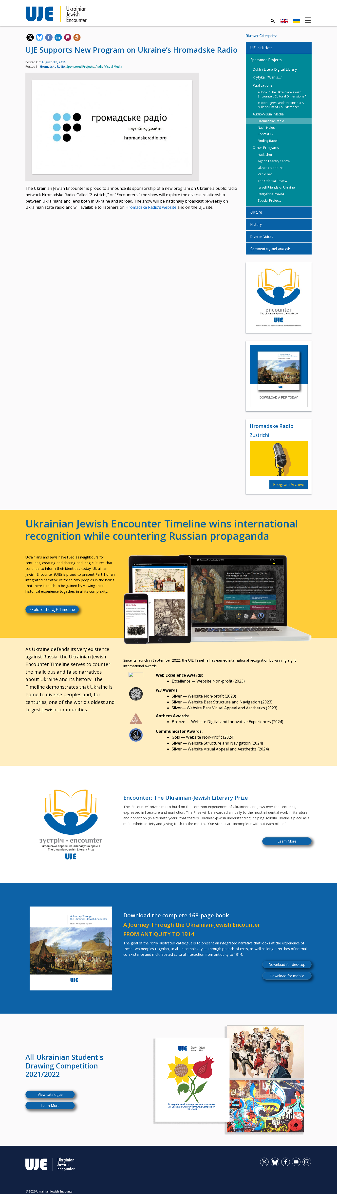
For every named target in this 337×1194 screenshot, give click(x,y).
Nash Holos (266, 127)
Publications (262, 85)
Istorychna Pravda (271, 193)
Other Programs (266, 147)
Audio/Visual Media (108, 66)
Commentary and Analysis (270, 249)
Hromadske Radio (52, 66)
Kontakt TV (266, 134)
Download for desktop (286, 964)
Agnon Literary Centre (274, 161)
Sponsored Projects (80, 66)
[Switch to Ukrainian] (296, 21)
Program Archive (288, 484)
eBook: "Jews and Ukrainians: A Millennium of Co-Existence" (281, 104)
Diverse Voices (261, 236)
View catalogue (50, 1094)
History (256, 224)
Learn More (287, 841)
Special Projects (269, 200)
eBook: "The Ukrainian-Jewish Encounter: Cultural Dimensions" (282, 94)
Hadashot (265, 154)
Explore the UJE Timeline (52, 609)
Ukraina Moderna (270, 167)
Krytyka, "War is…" (267, 77)
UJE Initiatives (261, 47)
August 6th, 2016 (54, 62)
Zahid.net (265, 174)
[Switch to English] (284, 21)
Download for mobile (287, 975)
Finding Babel (268, 140)
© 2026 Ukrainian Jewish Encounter (49, 1191)
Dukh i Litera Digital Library (275, 69)
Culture (256, 212)
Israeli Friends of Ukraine (276, 187)
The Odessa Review (272, 180)
